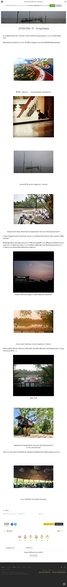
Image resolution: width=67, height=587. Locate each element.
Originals (9, 567)
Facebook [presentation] (29, 548)
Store (11, 1)
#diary (7, 510)
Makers (6, 1)
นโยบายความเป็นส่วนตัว (34, 5)
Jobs (8, 569)
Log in (34, 555)
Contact (3, 569)
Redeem (24, 567)
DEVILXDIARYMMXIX (29, 1)
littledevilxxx (40, 1)
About (29, 567)
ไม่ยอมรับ (58, 5)
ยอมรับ (52, 5)
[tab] (10, 547)
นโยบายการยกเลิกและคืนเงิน (59, 572)
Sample (19, 567)
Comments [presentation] (9, 548)
